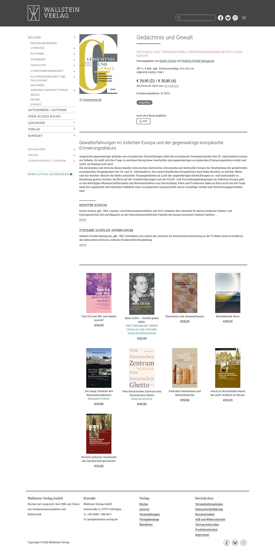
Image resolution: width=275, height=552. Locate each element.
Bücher (34, 37)
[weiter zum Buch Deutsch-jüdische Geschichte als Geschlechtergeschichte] (98, 434)
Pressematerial (92, 99)
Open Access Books (44, 116)
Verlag (34, 129)
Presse (33, 155)
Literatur (37, 48)
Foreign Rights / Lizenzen (47, 160)
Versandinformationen (209, 504)
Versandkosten (171, 85)
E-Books (36, 104)
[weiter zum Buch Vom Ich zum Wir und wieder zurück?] (98, 293)
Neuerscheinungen (44, 43)
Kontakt (35, 136)
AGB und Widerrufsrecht (210, 519)
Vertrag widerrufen (207, 524)
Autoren (144, 509)
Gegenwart (38, 59)
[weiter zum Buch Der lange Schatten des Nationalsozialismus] (98, 368)
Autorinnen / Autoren (47, 110)
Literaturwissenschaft (47, 71)
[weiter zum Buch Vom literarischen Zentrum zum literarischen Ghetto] (141, 368)
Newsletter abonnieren (48, 174)
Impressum (202, 534)
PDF (145, 121)
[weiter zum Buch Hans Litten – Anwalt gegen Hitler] (141, 294)
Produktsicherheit (206, 529)
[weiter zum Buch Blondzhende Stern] (227, 293)
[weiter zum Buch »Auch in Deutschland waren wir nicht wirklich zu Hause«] (227, 368)
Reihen (35, 99)
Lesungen (36, 123)
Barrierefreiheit (205, 514)
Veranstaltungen (149, 514)
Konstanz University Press (49, 90)
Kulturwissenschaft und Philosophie (48, 78)
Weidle (35, 95)
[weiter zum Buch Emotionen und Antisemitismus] (184, 293)
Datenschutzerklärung (209, 509)
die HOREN (37, 85)
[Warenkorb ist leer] (243, 18)
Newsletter (146, 524)
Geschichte (38, 65)
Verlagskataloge (149, 519)
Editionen (37, 53)
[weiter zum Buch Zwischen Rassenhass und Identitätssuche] (184, 368)
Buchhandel (37, 149)
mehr (82, 220)
